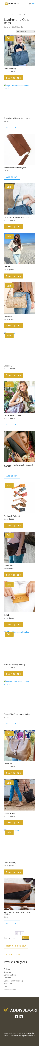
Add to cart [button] (12, 127)
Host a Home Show (16, 945)
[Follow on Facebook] (16, 1016)
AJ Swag (7, 969)
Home (6, 15)
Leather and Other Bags (14, 981)
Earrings (7, 978)
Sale (5, 986)
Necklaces (8, 984)
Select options (13, 77)
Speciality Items (10, 989)
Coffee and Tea (10, 975)
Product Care (13, 954)
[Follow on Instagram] (21, 1016)
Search (25, 938)
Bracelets (7, 972)
